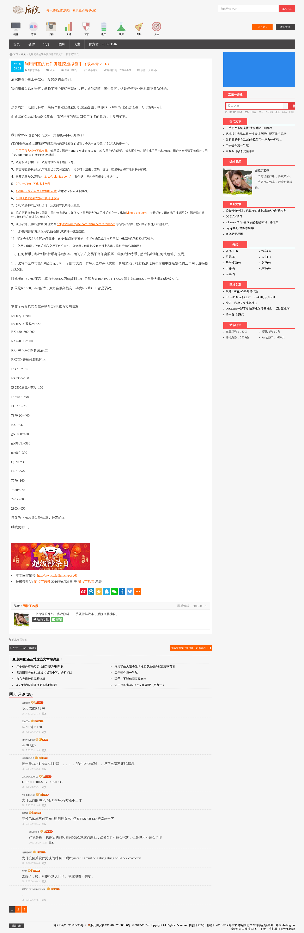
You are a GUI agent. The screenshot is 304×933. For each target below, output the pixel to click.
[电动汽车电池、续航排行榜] (103, 30)
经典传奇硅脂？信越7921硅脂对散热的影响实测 (256, 210)
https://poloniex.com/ (56, 176)
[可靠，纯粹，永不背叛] (15, 30)
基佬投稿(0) (233, 262)
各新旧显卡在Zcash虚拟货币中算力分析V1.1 (44, 672)
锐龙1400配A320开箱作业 (242, 291)
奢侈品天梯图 (234, 233)
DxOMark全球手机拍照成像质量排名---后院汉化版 (258, 308)
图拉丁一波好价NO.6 (24, 647)
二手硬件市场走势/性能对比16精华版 (39, 666)
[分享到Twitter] (130, 591)
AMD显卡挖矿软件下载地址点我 (36, 191)
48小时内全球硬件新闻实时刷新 (36, 685)
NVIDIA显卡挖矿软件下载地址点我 (37, 198)
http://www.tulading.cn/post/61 (57, 575)
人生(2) (230, 274)
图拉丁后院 (86, 581)
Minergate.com (136, 212)
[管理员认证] (32, 702)
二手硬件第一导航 (126, 672)
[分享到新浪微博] (83, 591)
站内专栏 (42, 619)
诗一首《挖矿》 (236, 314)
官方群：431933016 (103, 44)
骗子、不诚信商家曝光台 (130, 678)
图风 (62, 44)
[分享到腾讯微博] (91, 591)
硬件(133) (232, 251)
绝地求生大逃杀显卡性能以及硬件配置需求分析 (145, 666)
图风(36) (231, 256)
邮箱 (58, 619)
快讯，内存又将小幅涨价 (241, 303)
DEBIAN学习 (234, 216)
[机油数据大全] (121, 30)
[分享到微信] (114, 591)
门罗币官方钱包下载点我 (32, 150)
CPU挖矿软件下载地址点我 (33, 183)
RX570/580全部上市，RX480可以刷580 (250, 297)
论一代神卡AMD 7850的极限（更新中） (140, 685)
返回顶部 (17, 925)
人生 (77, 44)
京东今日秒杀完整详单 (30, 678)
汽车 (46, 44)
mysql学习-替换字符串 (240, 228)
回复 (44, 713)
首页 (16, 44)
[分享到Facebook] (122, 591)
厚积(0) (266, 268)
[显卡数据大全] (51, 30)
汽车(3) (266, 251)
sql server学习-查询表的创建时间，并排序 (252, 222)
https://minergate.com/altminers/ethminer (86, 224)
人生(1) (266, 256)
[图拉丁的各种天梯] (68, 30)
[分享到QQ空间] (99, 591)
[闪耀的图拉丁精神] (139, 30)
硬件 (31, 44)
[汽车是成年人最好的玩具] (86, 30)
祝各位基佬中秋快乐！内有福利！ (190, 647)
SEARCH (287, 8)
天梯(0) (230, 268)
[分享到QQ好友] (106, 591)
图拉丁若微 (34, 70)
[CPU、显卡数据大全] (33, 30)
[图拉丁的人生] (156, 30)
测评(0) (266, 262)
